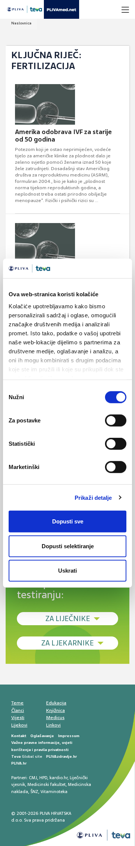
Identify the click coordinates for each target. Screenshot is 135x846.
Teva (16, 756)
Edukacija (56, 703)
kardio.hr (59, 777)
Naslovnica (21, 23)
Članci (17, 710)
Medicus (55, 718)
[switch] (115, 421)
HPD (43, 777)
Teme (17, 703)
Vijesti (17, 718)
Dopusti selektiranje (68, 546)
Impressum (69, 735)
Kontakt (18, 735)
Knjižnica (55, 710)
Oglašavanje (42, 735)
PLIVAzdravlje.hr (61, 756)
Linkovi (53, 725)
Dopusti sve (67, 521)
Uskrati (67, 570)
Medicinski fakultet (46, 784)
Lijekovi (19, 725)
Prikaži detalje (93, 497)
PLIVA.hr (19, 763)
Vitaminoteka (54, 791)
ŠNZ (34, 791)
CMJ (33, 777)
